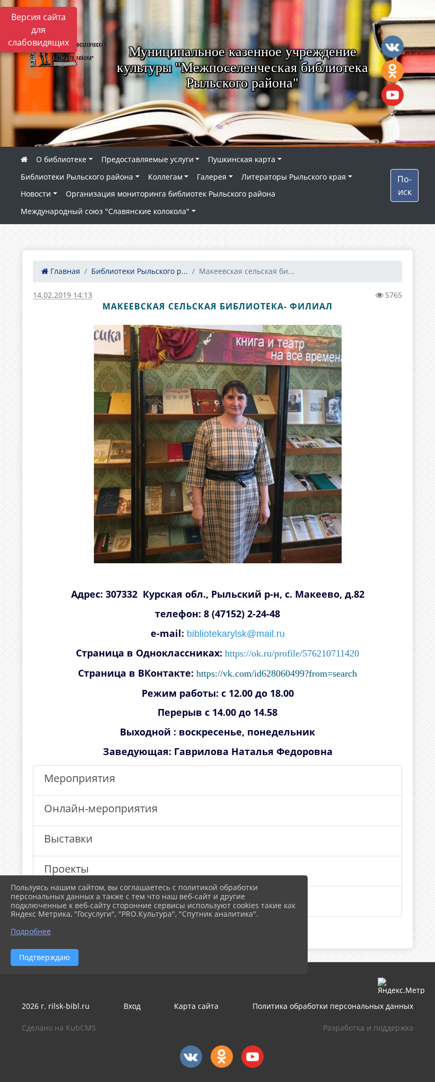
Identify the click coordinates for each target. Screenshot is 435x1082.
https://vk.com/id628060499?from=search (276, 673)
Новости (36, 194)
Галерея (212, 177)
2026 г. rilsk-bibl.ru (56, 1006)
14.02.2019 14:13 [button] (62, 295)
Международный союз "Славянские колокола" (105, 211)
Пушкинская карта (241, 159)
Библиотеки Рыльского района (77, 177)
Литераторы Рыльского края (293, 177)
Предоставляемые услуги (147, 159)
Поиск (404, 185)
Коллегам (165, 177)
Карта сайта (196, 1006)
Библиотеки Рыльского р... (139, 271)
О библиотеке (61, 159)
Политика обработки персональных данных (333, 1006)
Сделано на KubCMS (59, 1028)
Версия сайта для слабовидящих (38, 29)
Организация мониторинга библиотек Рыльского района (170, 194)
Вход (132, 1006)
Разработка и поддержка (368, 1028)
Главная (64, 271)
